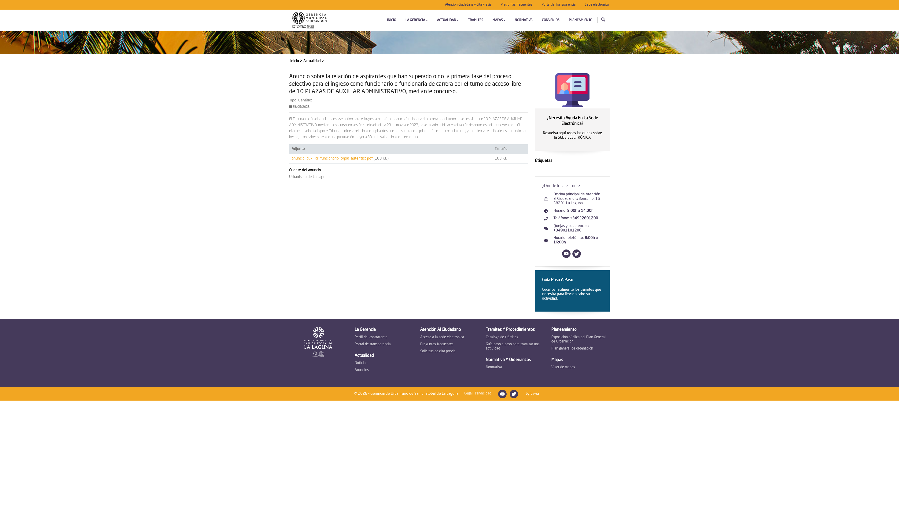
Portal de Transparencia (558, 4)
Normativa (524, 20)
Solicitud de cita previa (438, 351)
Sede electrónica (597, 4)
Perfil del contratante (371, 337)
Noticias (361, 363)
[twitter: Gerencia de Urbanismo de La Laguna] (577, 257)
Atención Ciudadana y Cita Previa (468, 4)
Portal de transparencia (373, 344)
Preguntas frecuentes (516, 4)
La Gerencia (415, 20)
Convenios (551, 20)
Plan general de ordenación (572, 348)
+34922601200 (584, 218)
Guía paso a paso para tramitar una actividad (513, 346)
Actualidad (446, 20)
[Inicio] (309, 20)
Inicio (391, 20)
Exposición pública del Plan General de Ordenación (578, 339)
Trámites (475, 20)
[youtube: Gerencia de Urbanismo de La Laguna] (567, 257)
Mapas (498, 20)
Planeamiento (580, 20)
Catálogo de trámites (502, 337)
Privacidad (483, 393)
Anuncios (362, 370)
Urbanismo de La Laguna (309, 177)
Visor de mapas (563, 367)
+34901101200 (567, 230)
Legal (468, 393)
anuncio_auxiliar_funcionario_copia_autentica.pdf (332, 158)
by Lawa (532, 394)
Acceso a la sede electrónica (442, 337)
